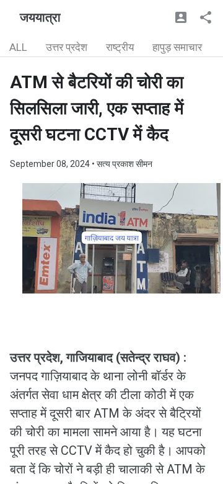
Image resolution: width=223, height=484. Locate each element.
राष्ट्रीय (120, 47)
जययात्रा (40, 17)
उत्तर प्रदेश (66, 47)
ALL (18, 47)
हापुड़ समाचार (177, 47)
